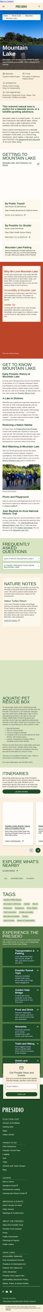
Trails (5, 1162)
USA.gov (8, 1309)
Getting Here (8, 1127)
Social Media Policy (17, 1301)
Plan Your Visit (11, 1119)
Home (5, 15)
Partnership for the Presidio (26, 429)
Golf (4, 1158)
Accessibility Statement (12, 1256)
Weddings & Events (13, 1201)
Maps (5, 1131)
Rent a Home (8, 1182)
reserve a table (10, 506)
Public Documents (10, 1237)
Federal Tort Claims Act (12, 1268)
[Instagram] (11, 1292)
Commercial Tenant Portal (14, 1193)
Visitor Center (8, 1135)
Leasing (7, 1178)
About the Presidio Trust (13, 1225)
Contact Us (32, 1301)
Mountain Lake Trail (20, 530)
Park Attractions (9, 1146)
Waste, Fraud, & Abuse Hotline (16, 1283)
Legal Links (9, 1252)
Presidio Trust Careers (12, 1229)
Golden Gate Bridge (25, 528)
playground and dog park (29, 139)
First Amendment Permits (13, 1260)
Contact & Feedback (11, 1123)
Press (5, 1233)
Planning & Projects (11, 1240)
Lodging (6, 1154)
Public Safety (8, 1244)
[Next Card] (37, 850)
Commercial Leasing (11, 1189)
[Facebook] (3, 1292)
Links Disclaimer (10, 1272)
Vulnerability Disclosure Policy (15, 1279)
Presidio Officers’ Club (26, 393)
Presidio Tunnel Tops (11, 1150)
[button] (21, 558)
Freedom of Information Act (14, 1264)
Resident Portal (9, 1186)
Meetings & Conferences (13, 1213)
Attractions (29, 15)
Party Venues (8, 1209)
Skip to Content (7, 1)
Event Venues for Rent (12, 1205)
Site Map (26, 1301)
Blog (4, 1170)
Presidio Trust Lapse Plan (13, 1276)
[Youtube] (7, 1292)
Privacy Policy (7, 1301)
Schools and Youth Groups (14, 1166)
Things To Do (16, 15)
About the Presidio (13, 1221)
